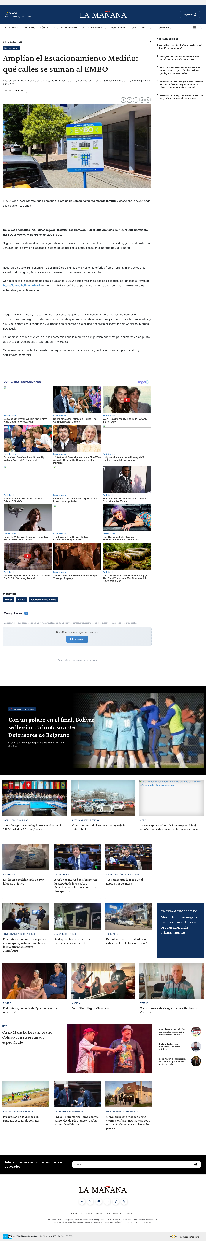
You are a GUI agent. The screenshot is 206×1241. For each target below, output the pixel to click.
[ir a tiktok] (116, 1201)
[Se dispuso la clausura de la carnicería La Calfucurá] (77, 916)
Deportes (146, 27)
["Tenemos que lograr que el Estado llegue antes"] (128, 857)
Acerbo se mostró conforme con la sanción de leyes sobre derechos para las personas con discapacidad (75, 885)
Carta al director (94, 1213)
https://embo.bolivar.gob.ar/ (21, 285)
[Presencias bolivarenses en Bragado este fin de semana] (25, 1094)
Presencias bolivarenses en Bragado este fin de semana (21, 1118)
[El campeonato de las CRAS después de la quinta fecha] (103, 798)
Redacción (76, 1213)
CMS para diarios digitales (190, 1237)
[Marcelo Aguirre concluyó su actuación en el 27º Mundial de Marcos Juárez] (34, 798)
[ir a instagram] (107, 1201)
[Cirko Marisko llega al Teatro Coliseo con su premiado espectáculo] (109, 1048)
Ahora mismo (12, 27)
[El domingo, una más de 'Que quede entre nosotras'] (34, 981)
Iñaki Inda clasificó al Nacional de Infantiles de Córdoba (171, 1047)
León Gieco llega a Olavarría (90, 1008)
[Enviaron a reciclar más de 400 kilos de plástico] (25, 857)
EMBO (21, 599)
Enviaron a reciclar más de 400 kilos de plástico (23, 881)
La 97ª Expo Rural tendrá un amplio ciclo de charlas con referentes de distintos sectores (169, 827)
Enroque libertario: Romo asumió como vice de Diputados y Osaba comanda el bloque (76, 1120)
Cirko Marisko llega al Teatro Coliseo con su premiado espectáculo (27, 1037)
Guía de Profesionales (94, 27)
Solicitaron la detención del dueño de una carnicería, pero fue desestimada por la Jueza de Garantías (180, 70)
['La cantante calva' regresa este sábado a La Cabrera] (171, 981)
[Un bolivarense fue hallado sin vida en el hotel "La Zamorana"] (128, 916)
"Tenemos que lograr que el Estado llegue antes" (124, 881)
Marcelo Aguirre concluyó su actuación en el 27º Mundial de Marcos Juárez (32, 827)
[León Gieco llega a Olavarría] (103, 981)
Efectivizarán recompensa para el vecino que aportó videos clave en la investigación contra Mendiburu (25, 944)
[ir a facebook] (82, 1201)
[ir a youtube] (99, 1201)
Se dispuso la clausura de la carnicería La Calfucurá (72, 941)
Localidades (165, 27)
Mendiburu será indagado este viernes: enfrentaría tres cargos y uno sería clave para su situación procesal (181, 84)
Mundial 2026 (118, 27)
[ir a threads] (124, 1201)
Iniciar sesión (77, 639)
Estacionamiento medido (43, 599)
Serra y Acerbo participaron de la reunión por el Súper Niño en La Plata (172, 1061)
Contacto (130, 1213)
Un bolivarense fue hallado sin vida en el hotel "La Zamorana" (126, 941)
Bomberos (29, 27)
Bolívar (8, 599)
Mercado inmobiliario (65, 27)
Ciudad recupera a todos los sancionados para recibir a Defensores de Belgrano (172, 1032)
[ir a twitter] (90, 1201)
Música (44, 27)
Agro (133, 27)
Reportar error (114, 1213)
